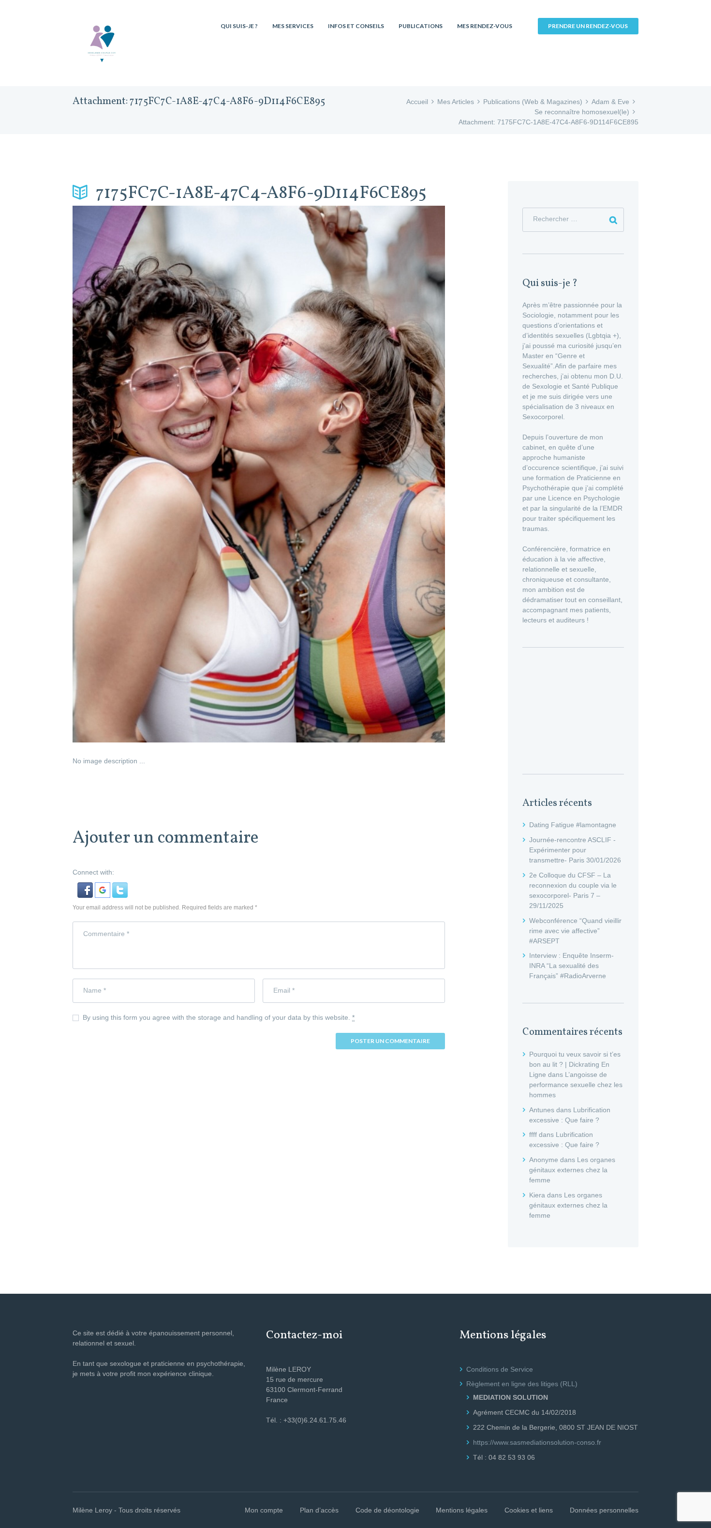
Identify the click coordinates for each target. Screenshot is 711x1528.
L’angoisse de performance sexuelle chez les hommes (575, 1085)
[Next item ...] (352, 474)
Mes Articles (455, 102)
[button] (86, 887)
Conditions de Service (499, 1369)
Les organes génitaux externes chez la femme (572, 1170)
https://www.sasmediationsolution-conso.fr (537, 1442)
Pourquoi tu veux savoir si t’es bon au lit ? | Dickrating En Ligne (575, 1064)
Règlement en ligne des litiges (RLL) (522, 1384)
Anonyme (543, 1160)
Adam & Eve (610, 102)
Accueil (417, 102)
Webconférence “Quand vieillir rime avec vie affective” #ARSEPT (575, 931)
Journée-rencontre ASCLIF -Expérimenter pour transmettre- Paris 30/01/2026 (575, 850)
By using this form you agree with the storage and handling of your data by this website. (219, 1017)
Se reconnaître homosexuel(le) (581, 112)
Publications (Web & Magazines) (532, 102)
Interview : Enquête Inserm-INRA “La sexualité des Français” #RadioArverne (571, 966)
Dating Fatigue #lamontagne (572, 825)
